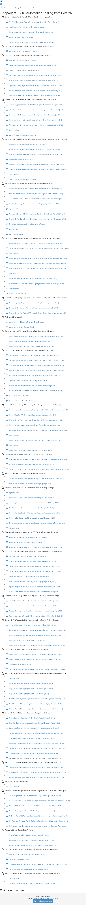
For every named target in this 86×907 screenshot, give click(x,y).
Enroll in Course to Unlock (43, 901)
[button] (1, 2)
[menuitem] (1, 5)
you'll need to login (51, 898)
